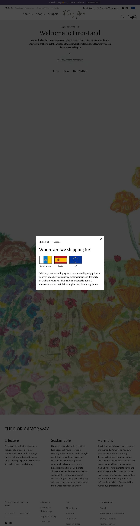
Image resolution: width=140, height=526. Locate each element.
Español (57, 242)
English (45, 242)
